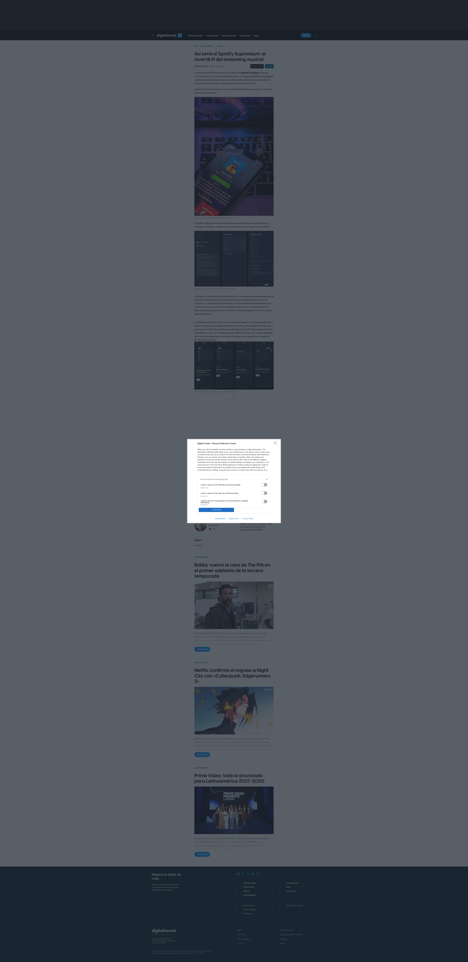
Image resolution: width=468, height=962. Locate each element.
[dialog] (234, 481)
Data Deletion (220, 519)
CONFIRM (216, 510)
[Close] (276, 443)
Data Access (234, 519)
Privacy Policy (248, 519)
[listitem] (234, 479)
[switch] (264, 484)
